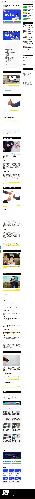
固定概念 (26, 82)
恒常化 (8, 53)
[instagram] (28, 1)
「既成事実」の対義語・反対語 (10, 57)
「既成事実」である (9, 59)
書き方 (31, 84)
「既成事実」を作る (9, 60)
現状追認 (8, 55)
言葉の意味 (25, 64)
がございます (27, 73)
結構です (28, 85)
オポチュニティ (29, 76)
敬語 (25, 84)
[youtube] (30, 1)
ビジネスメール (25, 60)
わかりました (24, 75)
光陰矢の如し (30, 81)
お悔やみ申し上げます (28, 72)
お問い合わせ (14, 495)
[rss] (31, 1)
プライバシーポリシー (15, 494)
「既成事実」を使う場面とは (9, 49)
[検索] (32, 1)
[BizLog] (4, 1)
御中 (23, 83)
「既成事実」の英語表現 (9, 62)
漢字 (25, 85)
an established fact (9, 64)
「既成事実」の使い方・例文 (9, 58)
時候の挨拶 (28, 84)
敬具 (23, 84)
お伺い (24, 72)
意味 (28, 83)
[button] (4, 21)
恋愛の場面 (8, 50)
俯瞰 (23, 81)
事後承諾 (8, 54)
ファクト (8, 56)
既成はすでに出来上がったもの (10, 47)
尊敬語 (30, 82)
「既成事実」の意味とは (9, 45)
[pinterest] (29, 1)
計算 (30, 85)
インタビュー (25, 57)
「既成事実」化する (9, 61)
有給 (23, 85)
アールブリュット (25, 76)
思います (26, 83)
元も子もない (26, 81)
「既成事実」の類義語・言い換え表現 (10, 52)
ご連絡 (30, 73)
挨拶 (30, 83)
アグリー (28, 75)
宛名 (28, 82)
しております (24, 74)
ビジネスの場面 (8, 51)
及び (23, 82)
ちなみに (28, 74)
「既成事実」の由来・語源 (9, 46)
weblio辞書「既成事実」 (8, 90)
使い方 (24, 61)
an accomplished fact (9, 63)
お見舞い (24, 73)
